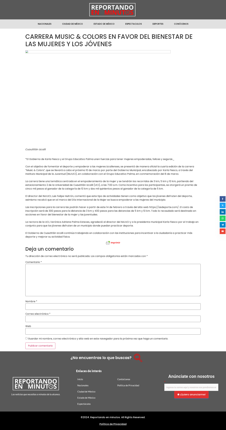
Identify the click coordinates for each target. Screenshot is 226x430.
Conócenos (181, 23)
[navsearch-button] (137, 357)
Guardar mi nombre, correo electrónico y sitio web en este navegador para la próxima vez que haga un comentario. (98, 338)
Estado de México (104, 23)
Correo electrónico (37, 314)
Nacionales (44, 23)
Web (28, 326)
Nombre (31, 301)
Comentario (33, 262)
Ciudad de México (72, 23)
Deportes (158, 23)
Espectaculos (133, 23)
